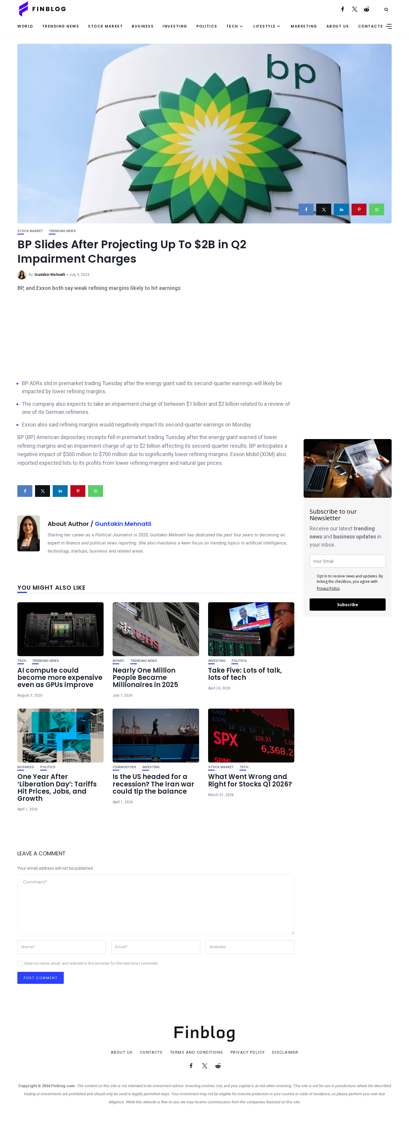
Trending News (60, 26)
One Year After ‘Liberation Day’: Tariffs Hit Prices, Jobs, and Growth (57, 787)
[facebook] (306, 209)
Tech (232, 26)
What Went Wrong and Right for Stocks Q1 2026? (250, 780)
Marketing (304, 26)
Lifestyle (264, 26)
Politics (206, 26)
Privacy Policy (328, 588)
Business (143, 26)
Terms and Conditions (196, 1052)
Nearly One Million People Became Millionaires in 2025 (145, 677)
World (25, 26)
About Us (337, 26)
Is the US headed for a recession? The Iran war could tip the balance (153, 784)
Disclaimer (285, 1052)
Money (118, 660)
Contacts (370, 26)
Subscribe (347, 604)
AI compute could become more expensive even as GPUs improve (59, 677)
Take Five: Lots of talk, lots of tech (245, 674)
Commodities (124, 767)
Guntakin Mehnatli (49, 275)
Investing (175, 26)
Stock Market (105, 26)
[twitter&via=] (323, 209)
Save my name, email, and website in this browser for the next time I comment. (91, 963)
